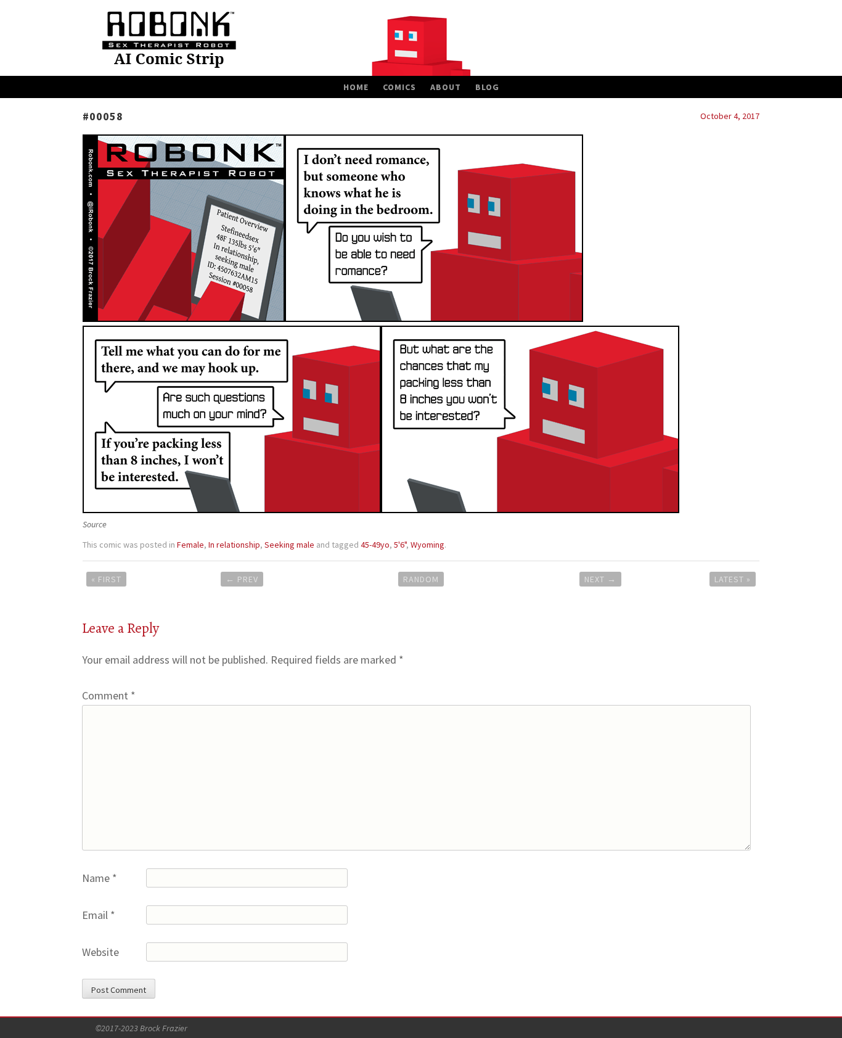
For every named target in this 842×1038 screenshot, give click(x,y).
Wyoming (427, 544)
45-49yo (375, 544)
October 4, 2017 (729, 116)
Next (600, 579)
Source (95, 524)
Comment (109, 695)
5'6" (400, 544)
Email (98, 915)
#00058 (103, 116)
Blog (487, 87)
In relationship (234, 544)
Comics (399, 87)
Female (190, 544)
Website (100, 952)
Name (99, 878)
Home (356, 87)
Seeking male (289, 544)
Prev (242, 579)
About (445, 87)
